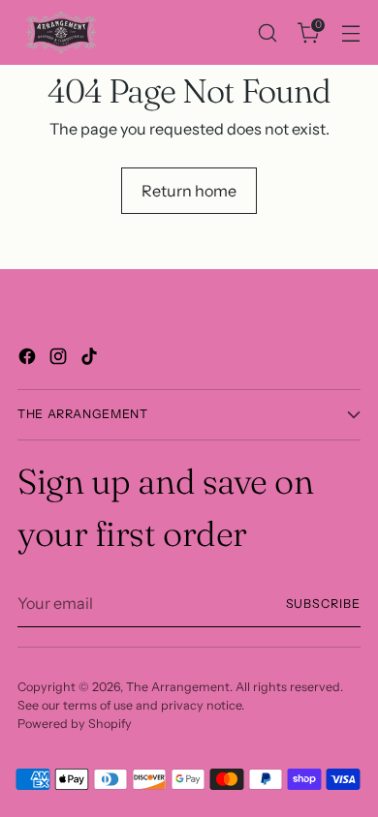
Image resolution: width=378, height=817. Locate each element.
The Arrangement (178, 687)
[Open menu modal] (350, 32)
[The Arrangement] (61, 32)
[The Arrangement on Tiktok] (91, 359)
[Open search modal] (267, 32)
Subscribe (323, 603)
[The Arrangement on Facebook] (29, 359)
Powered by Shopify (74, 723)
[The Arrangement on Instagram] (60, 359)
